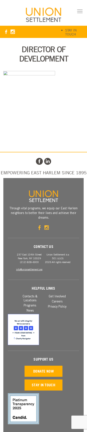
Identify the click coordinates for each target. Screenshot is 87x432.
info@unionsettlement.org (29, 270)
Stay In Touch (71, 32)
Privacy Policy (57, 306)
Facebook (6, 31)
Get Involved (57, 296)
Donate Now (43, 371)
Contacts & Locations (30, 298)
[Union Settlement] (43, 15)
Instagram (12, 31)
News (30, 310)
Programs (30, 305)
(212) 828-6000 (29, 262)
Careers (57, 301)
